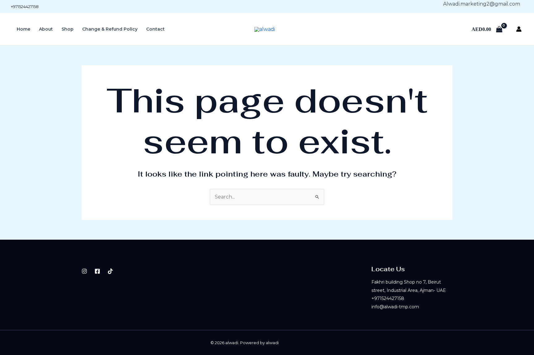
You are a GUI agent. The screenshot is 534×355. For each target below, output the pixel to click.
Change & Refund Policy (110, 29)
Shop (67, 29)
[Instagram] (84, 271)
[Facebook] (97, 271)
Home (23, 29)
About (46, 29)
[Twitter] (110, 271)
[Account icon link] (519, 29)
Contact (155, 29)
